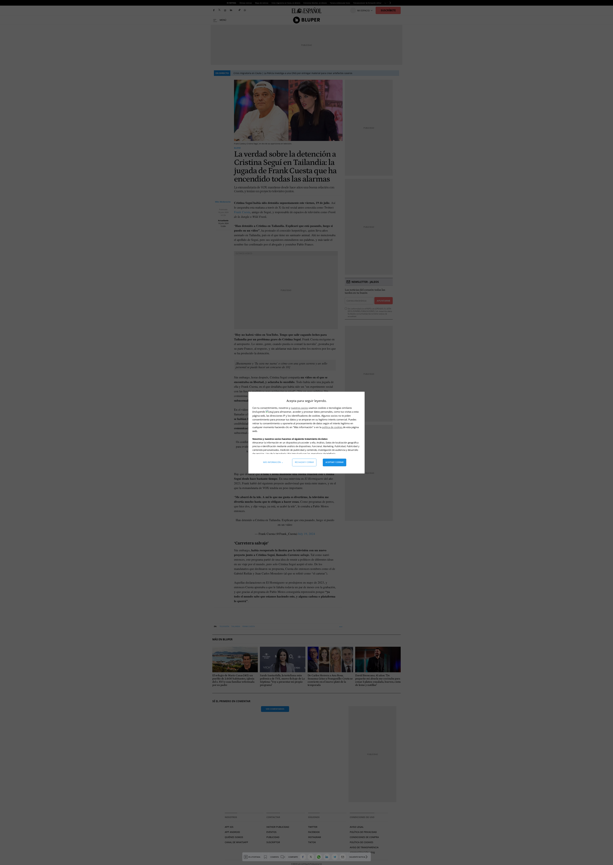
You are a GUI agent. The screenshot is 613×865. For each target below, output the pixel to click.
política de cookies (332, 427)
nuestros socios (299, 407)
